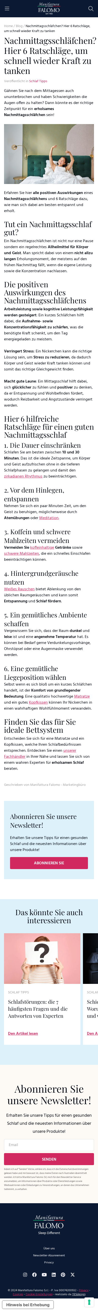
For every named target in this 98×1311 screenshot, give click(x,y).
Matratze (82, 696)
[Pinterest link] (63, 1274)
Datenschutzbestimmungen (73, 1169)
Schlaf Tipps (38, 81)
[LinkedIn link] (54, 1275)
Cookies (18, 1294)
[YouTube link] (44, 1274)
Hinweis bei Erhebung (28, 1304)
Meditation (49, 518)
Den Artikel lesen (23, 1034)
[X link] (72, 1274)
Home (8, 26)
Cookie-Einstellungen (39, 1294)
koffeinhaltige (42, 547)
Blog (19, 26)
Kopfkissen (38, 702)
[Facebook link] (34, 1274)
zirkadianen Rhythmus (23, 476)
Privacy (49, 1262)
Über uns (49, 1248)
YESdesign (78, 1294)
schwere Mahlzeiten (21, 553)
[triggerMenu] (7, 8)
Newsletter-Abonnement (49, 1255)
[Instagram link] (25, 1275)
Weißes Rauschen (19, 589)
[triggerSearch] (91, 8)
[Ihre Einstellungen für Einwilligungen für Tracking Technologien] (89, 1302)
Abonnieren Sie (49, 863)
